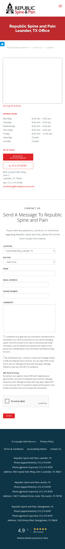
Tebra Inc (32, 441)
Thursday (27, 129)
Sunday (21, 141)
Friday (27, 133)
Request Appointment (18, 157)
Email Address (10, 280)
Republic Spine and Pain (17, 47)
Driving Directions (12, 105)
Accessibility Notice (37, 449)
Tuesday (27, 122)
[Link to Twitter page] (2, 44)
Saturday (21, 137)
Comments (8, 302)
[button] (60, 6)
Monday (27, 118)
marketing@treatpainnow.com (18, 186)
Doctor (7, 257)
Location (7, 246)
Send (9, 416)
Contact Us (37, 47)
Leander (50, 47)
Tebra (45, 538)
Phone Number (10, 291)
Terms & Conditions (14, 449)
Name (5, 268)
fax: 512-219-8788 (13, 182)
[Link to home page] (27, 8)
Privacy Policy (47, 441)
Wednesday (27, 126)
